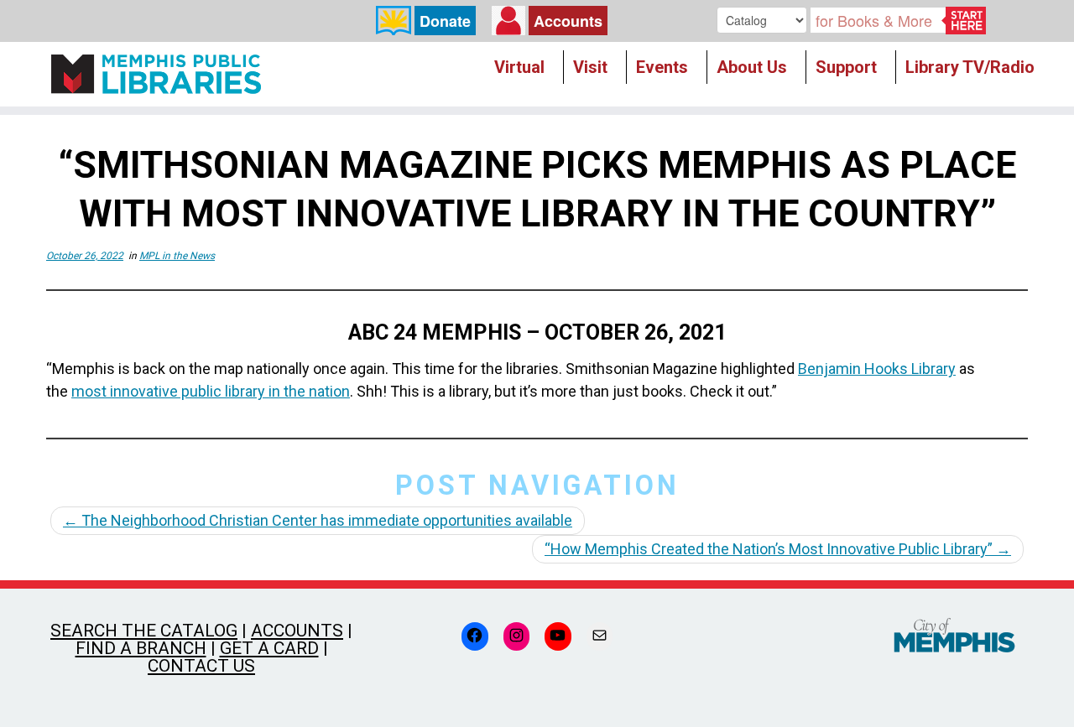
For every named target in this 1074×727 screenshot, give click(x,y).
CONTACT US (201, 666)
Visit (590, 67)
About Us (752, 67)
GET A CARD (269, 648)
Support (846, 67)
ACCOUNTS (297, 631)
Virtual (519, 67)
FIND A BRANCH (141, 648)
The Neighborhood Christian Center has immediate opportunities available (317, 520)
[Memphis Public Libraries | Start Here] (155, 74)
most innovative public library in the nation (210, 391)
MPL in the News (177, 256)
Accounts (568, 21)
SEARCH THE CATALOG (143, 631)
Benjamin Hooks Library (877, 368)
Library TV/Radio (970, 67)
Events (662, 67)
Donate (445, 21)
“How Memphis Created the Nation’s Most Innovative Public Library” (778, 549)
